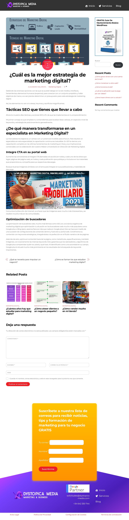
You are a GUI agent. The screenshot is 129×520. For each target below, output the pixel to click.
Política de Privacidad (42, 515)
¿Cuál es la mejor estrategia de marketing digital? (47, 78)
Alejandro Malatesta (37, 87)
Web (9, 372)
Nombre (11, 365)
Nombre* (43, 451)
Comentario (12, 338)
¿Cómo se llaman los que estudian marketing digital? (70, 260)
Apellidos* (44, 460)
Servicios (106, 6)
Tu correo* (44, 442)
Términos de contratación (111, 515)
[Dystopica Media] (21, 6)
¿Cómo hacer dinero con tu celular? (108, 97)
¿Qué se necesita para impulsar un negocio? (25, 260)
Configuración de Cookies (76, 515)
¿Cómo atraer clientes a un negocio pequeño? (46, 309)
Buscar (97, 61)
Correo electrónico (59, 365)
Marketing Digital (55, 87)
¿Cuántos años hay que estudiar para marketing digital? (18, 311)
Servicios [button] (103, 496)
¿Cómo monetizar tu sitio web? (106, 83)
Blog (118, 6)
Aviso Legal (14, 515)
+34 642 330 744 (81, 503)
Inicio (91, 6)
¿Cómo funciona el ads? (104, 87)
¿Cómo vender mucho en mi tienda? (74, 309)
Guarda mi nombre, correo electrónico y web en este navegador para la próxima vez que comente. (46, 378)
